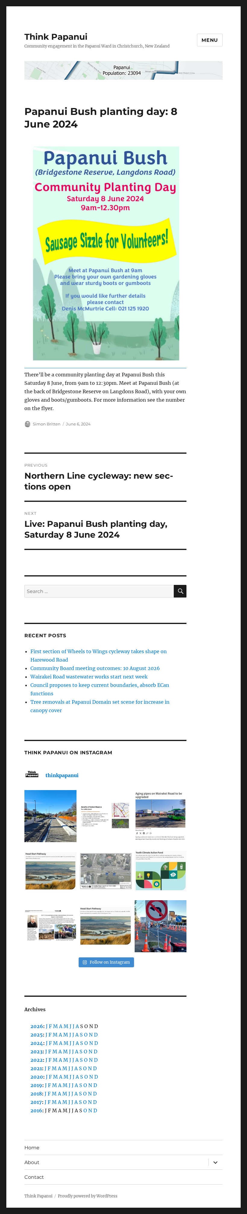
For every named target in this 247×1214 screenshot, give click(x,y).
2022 (36, 1060)
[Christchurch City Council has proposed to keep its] (50, 871)
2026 (36, 1026)
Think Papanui (55, 37)
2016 (36, 1110)
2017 (36, 1102)
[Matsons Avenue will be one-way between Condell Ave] (161, 926)
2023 (36, 1052)
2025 (36, 1035)
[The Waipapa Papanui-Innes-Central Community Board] (106, 871)
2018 (36, 1094)
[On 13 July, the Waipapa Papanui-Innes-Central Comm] (50, 926)
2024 (36, 1043)
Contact (34, 1177)
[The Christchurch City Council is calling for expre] (161, 871)
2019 (36, 1085)
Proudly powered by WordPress (87, 1196)
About (31, 1162)
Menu (210, 40)
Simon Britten (47, 424)
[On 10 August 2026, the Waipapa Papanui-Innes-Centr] (106, 816)
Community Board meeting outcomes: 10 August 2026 (95, 668)
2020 (36, 1077)
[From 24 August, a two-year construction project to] (161, 816)
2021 (36, 1068)
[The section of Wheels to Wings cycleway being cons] (50, 816)
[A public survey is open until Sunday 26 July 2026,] (106, 926)
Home (31, 1148)
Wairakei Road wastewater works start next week (89, 677)
